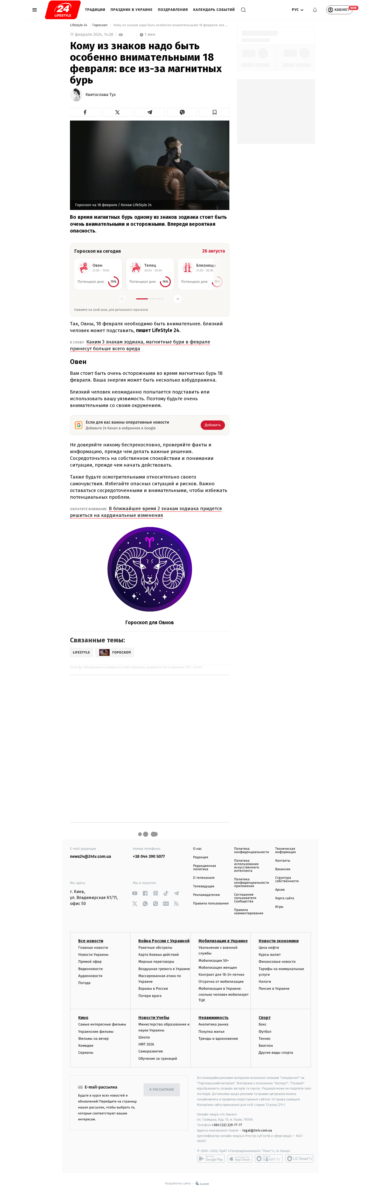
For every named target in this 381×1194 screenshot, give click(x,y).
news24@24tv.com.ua (90, 856)
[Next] (177, 299)
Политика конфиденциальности (251, 850)
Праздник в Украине (132, 10)
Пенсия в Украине (274, 988)
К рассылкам (162, 1090)
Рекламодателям (206, 895)
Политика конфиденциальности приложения (251, 883)
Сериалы (85, 1052)
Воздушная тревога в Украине (164, 969)
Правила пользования (211, 903)
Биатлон (266, 1045)
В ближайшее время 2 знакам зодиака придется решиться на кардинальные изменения (146, 511)
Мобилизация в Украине (223, 940)
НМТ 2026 (146, 1044)
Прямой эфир (90, 961)
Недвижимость (214, 1017)
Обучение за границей (157, 1058)
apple (240, 1158)
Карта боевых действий (158, 954)
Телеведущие (203, 886)
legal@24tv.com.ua (257, 1130)
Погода (84, 983)
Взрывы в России (153, 988)
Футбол (265, 1031)
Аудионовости (90, 976)
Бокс (262, 1024)
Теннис (265, 1038)
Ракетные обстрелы (155, 947)
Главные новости (93, 947)
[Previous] (122, 299)
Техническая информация (285, 850)
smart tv (269, 1158)
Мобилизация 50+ (214, 960)
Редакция (200, 857)
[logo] (62, 10)
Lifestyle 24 (79, 25)
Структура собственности (287, 879)
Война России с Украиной (163, 940)
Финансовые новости (277, 961)
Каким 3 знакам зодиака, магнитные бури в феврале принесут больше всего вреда (140, 345)
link (134, 893)
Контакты (282, 860)
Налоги (265, 981)
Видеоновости (90, 969)
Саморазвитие (150, 1051)
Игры (279, 907)
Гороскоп (100, 25)
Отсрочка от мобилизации (221, 981)
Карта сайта (284, 898)
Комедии (85, 1045)
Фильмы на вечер (93, 1038)
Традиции (95, 10)
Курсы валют (270, 954)
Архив (280, 889)
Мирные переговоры (156, 961)
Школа (144, 1037)
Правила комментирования (248, 911)
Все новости (90, 940)
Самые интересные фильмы (102, 1024)
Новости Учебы (153, 1017)
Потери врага (149, 996)
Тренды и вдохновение (218, 1038)
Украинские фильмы (96, 1031)
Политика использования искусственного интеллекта (246, 866)
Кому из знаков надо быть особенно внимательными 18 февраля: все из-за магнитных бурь (171, 25)
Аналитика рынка (214, 1024)
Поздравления (173, 10)
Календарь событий (214, 10)
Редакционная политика (204, 867)
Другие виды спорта (276, 1052)
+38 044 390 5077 (149, 856)
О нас (197, 849)
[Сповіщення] (315, 9)
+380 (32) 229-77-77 (227, 1125)
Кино (83, 1017)
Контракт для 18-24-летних (221, 974)
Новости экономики (279, 940)
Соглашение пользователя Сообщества (245, 898)
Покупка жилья (211, 1031)
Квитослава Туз (101, 95)
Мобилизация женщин (218, 967)
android (211, 1158)
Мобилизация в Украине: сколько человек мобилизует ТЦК (224, 994)
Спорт (265, 1017)
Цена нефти (269, 947)
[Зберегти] (214, 112)
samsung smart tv (299, 1158)
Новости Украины (93, 954)
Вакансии (282, 869)
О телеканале (204, 878)
